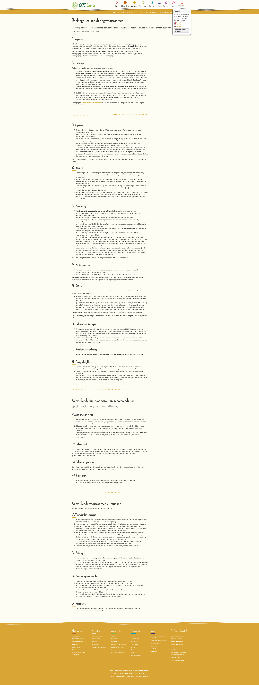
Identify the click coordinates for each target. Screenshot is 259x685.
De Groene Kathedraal (117, 647)
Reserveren (95, 641)
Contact (113, 676)
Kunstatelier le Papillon (117, 652)
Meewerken (77, 631)
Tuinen (133, 636)
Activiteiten (116, 631)
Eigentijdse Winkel (175, 658)
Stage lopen (75, 644)
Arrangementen (96, 639)
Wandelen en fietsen (116, 650)
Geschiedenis (154, 649)
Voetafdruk (95, 650)
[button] (181, 4)
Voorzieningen (95, 644)
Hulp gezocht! (75, 650)
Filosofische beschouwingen (158, 640)
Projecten (135, 631)
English (178, 25)
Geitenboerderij (135, 639)
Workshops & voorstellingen (118, 644)
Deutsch (178, 26)
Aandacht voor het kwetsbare (91, 103)
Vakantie (96, 631)
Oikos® (133, 647)
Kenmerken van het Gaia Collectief (157, 637)
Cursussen (114, 639)
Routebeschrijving (121, 676)
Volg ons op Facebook (176, 641)
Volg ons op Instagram (176, 644)
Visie (153, 631)
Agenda (113, 636)
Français (179, 23)
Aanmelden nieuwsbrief (176, 636)
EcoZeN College (76, 647)
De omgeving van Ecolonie (99, 647)
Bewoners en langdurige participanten (78, 653)
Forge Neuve (134, 644)
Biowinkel (133, 650)
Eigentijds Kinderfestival (177, 660)
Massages (114, 641)
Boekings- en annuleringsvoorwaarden (137, 676)
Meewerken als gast (77, 641)
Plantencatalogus (136, 655)
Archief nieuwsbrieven (176, 639)
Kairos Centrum (155, 646)
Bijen (132, 652)
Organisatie (154, 651)
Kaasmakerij (134, 641)
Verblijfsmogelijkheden (98, 636)
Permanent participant (78, 639)
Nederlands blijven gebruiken (180, 30)
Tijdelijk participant (77, 636)
